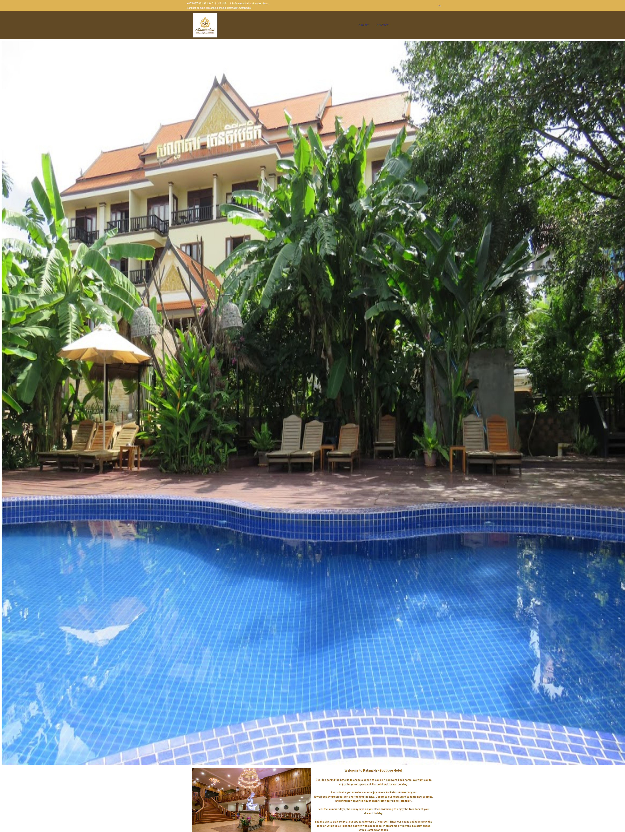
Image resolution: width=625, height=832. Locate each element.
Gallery (364, 25)
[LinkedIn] (433, 6)
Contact (383, 25)
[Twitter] (427, 6)
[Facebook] (421, 6)
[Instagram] (439, 6)
